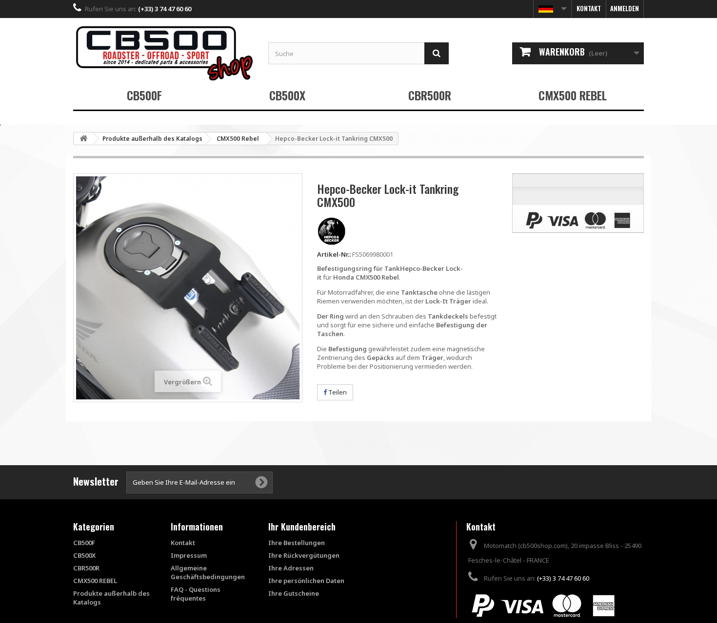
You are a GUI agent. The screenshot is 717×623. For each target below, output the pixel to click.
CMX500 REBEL (572, 95)
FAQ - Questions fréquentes (195, 594)
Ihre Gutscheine (293, 593)
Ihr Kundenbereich (302, 526)
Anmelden (624, 8)
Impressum (189, 555)
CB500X (287, 95)
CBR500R (429, 95)
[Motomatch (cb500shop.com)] (163, 52)
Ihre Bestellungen (296, 542)
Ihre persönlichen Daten (306, 580)
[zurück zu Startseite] (83, 138)
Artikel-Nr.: (334, 254)
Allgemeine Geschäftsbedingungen (208, 572)
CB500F (144, 95)
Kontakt (589, 8)
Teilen (337, 392)
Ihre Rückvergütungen (303, 555)
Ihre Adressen (291, 568)
